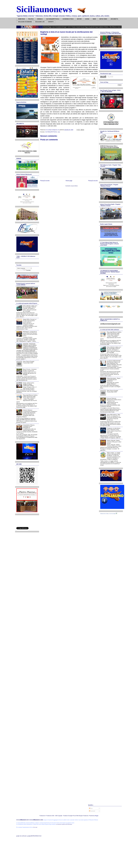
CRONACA (40, 19)
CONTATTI (51, 21)
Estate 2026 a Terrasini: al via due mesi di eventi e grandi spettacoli (29, 321)
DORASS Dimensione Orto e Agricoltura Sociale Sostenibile (109, 146)
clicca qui (35, 827)
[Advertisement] (28, 652)
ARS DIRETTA (114, 19)
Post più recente (45, 180)
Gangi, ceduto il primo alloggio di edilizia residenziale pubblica (28, 384)
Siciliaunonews (44, 9)
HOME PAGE (21, 19)
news (59, 132)
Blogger (96, 815)
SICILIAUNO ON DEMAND (25, 21)
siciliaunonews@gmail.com (110, 324)
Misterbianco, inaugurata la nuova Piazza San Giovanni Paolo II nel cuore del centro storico (30, 333)
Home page (69, 180)
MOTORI (79, 19)
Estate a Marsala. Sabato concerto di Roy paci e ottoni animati (114, 442)
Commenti (92, 811)
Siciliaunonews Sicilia (104, 513)
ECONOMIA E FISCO (68, 19)
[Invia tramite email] (77, 130)
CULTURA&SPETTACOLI (52, 19)
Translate (28, 270)
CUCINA (87, 19)
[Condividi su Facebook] (82, 130)
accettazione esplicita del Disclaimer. (64, 824)
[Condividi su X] (80, 130)
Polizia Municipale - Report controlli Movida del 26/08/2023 (113, 380)
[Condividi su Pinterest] (83, 130)
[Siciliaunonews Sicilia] (116, 513)
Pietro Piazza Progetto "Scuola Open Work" (28, 362)
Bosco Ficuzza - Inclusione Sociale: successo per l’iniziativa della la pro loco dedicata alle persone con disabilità (29, 372)
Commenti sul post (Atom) (71, 185)
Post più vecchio (93, 180)
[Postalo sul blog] (79, 130)
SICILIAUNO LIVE (39, 21)
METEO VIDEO (103, 19)
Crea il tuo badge (112, 513)
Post (91, 808)
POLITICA (31, 19)
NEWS (94, 19)
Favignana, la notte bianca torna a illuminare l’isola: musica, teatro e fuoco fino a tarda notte (114, 430)
